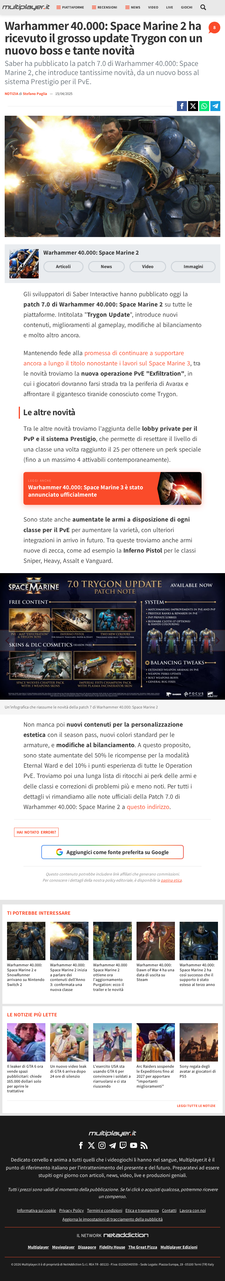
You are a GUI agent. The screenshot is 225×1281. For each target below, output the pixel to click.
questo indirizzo (148, 807)
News (106, 266)
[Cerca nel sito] (203, 7)
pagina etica (171, 880)
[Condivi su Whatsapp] (204, 106)
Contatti (169, 1210)
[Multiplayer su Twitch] (123, 1145)
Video (153, 7)
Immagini (193, 266)
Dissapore (87, 1247)
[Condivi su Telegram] (215, 106)
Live (169, 7)
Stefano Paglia (35, 93)
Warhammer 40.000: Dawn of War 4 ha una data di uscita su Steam (155, 972)
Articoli (63, 266)
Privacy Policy (71, 1210)
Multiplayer (38, 1247)
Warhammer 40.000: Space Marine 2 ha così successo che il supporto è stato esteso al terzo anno (197, 974)
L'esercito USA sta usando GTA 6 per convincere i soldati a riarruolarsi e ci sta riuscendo (112, 1076)
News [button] (135, 7)
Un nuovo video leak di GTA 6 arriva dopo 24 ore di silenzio (68, 1071)
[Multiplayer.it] (26, 7)
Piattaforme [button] (73, 7)
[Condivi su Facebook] (182, 106)
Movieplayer (63, 1247)
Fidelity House (112, 1247)
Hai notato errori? (36, 832)
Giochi (186, 7)
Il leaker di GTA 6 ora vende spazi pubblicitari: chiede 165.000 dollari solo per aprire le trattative (25, 1078)
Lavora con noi (193, 1210)
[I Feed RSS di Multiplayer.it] (144, 1145)
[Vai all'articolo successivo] (7, 640)
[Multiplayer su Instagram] (101, 1145)
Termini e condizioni (104, 1210)
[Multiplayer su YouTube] (133, 1145)
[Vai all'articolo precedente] (217, 640)
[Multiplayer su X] (91, 1145)
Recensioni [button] (107, 7)
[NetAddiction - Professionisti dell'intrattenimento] (126, 1235)
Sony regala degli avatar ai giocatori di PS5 (198, 1071)
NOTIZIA (11, 93)
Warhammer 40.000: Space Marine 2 (91, 252)
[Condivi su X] (193, 106)
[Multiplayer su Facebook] (80, 1145)
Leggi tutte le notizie (196, 1105)
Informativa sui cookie (36, 1210)
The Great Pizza (142, 1247)
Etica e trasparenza (142, 1210)
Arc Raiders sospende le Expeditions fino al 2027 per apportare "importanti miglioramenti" (155, 1076)
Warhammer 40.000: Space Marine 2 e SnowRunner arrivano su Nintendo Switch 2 (26, 974)
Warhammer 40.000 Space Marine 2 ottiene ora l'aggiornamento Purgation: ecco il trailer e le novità (110, 977)
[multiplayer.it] (112, 1133)
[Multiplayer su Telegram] (112, 1145)
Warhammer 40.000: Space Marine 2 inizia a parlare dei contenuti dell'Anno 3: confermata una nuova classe (68, 977)
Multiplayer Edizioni (179, 1247)
